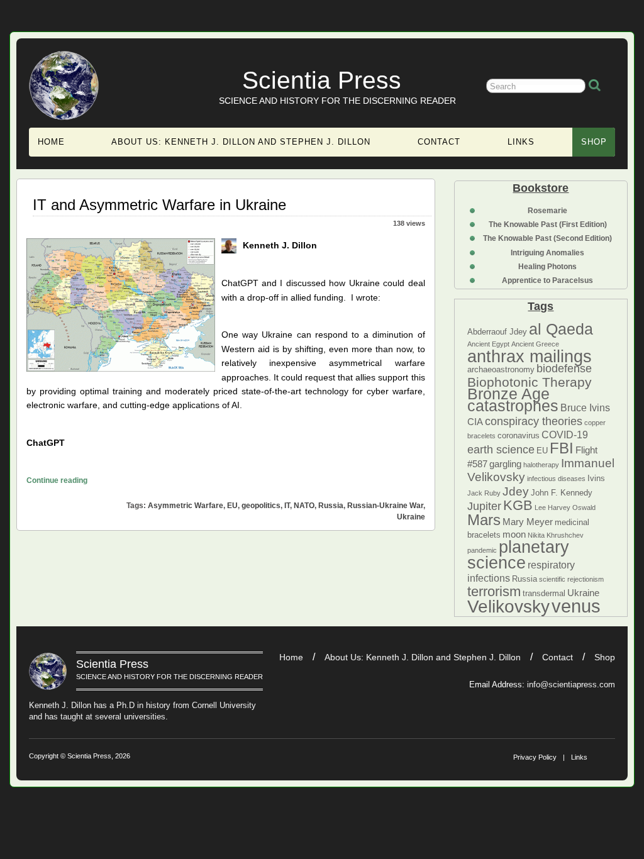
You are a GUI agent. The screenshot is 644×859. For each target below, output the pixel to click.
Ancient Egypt (488, 344)
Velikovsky (508, 606)
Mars (484, 519)
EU (542, 450)
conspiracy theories (533, 421)
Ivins (596, 478)
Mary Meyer (527, 522)
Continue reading (56, 480)
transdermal (544, 593)
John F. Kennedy (561, 492)
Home (51, 142)
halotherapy (541, 464)
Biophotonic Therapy (529, 382)
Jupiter (484, 506)
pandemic (482, 550)
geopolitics (261, 505)
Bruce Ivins (585, 407)
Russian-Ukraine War (385, 505)
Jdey (515, 491)
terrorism (494, 591)
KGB (518, 505)
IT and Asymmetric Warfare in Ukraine (159, 204)
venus (576, 606)
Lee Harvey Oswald (565, 507)
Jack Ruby (484, 493)
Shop (594, 142)
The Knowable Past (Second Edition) (547, 238)
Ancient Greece (535, 344)
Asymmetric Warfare (185, 505)
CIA (475, 422)
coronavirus (518, 435)
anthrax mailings (529, 356)
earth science (501, 449)
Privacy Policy (535, 757)
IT (287, 505)
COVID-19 (564, 434)
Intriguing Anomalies (547, 252)
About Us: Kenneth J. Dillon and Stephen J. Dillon (240, 142)
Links (521, 142)
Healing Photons (547, 266)
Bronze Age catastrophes (512, 399)
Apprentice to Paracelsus (547, 280)
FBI (562, 448)
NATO (304, 505)
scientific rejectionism (571, 579)
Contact (439, 142)
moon (514, 534)
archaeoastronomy (501, 369)
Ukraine (583, 593)
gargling (505, 464)
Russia (524, 579)
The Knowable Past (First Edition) (548, 224)
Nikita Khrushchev (556, 535)
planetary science (518, 555)
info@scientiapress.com (571, 684)
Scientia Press (321, 80)
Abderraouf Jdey (497, 331)
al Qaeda (561, 329)
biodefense (564, 368)
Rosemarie (547, 210)
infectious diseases (556, 478)
